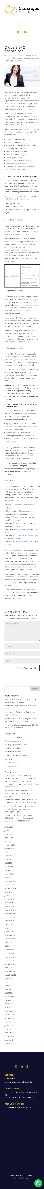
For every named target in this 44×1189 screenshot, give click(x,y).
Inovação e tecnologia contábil (16, 755)
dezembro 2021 (10, 957)
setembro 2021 (10, 964)
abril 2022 (8, 946)
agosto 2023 (9, 924)
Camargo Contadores (16, 55)
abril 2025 (8, 863)
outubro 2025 (9, 845)
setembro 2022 (10, 939)
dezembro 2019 (10, 1007)
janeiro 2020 (9, 1004)
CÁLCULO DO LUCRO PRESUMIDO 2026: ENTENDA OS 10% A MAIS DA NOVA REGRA (22, 784)
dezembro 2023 (10, 910)
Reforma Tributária (11, 762)
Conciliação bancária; (14, 157)
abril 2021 (8, 968)
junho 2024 (8, 895)
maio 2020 (8, 989)
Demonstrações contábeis (14, 741)
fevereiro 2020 (9, 1000)
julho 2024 (8, 892)
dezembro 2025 (10, 841)
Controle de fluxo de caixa (16, 164)
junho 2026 (8, 830)
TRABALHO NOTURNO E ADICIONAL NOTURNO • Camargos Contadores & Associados (18, 818)
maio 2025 (8, 859)
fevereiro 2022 (9, 949)
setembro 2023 (10, 921)
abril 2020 (8, 993)
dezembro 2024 (10, 877)
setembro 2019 (10, 1018)
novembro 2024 (10, 881)
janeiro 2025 (9, 874)
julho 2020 (8, 982)
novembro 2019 (10, 1011)
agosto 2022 (9, 942)
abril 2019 (8, 1033)
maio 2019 (8, 1029)
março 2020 (9, 997)
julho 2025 (8, 852)
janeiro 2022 (9, 953)
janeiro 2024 (9, 906)
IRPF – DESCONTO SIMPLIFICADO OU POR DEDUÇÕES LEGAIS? (21, 793)
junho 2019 (8, 1025)
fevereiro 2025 (9, 870)
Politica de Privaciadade (22, 1178)
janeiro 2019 (9, 1043)
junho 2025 (8, 856)
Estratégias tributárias (12, 752)
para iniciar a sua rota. (17, 1107)
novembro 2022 (10, 935)
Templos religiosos (11, 766)
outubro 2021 (9, 960)
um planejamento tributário (24, 529)
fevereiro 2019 (9, 1040)
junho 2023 (8, 931)
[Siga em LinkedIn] (25, 32)
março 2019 (9, 1036)
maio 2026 (8, 834)
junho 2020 (8, 986)
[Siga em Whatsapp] (27, 1066)
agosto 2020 (9, 978)
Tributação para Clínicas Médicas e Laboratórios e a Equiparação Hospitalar (20, 809)
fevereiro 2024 (9, 903)
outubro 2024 (9, 885)
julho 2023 (8, 928)
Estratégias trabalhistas (13, 748)
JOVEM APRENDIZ (23, 821)
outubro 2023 (9, 917)
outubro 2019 (9, 1015)
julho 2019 (8, 1022)
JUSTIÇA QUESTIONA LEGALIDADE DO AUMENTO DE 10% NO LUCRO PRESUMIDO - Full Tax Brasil (22, 778)
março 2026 (9, 838)
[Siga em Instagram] (19, 32)
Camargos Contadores (13, 58)
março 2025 (9, 866)
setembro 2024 (10, 888)
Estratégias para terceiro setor (16, 744)
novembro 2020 (10, 971)
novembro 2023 (10, 913)
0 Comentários (18, 61)
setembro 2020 (10, 975)
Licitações (8, 759)
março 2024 (9, 899)
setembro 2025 (10, 848)
